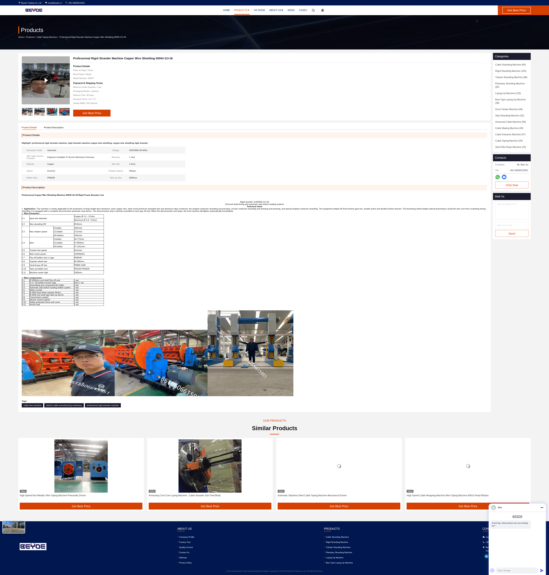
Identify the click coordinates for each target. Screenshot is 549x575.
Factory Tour (185, 542)
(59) (510, 122)
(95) (510, 85)
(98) (511, 77)
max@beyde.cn (55, 3)
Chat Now (512, 185)
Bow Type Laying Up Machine (339, 563)
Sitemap (183, 557)
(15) (510, 147)
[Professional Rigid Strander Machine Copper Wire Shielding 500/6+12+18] (46, 80)
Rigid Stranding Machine (337, 542)
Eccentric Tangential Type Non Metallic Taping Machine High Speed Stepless (446, 495)
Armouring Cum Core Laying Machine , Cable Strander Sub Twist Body (56, 495)
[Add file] (492, 570)
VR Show (259, 10)
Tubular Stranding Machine (338, 547)
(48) (509, 109)
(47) (510, 134)
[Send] (542, 570)
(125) (508, 93)
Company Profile (186, 537)
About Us (275, 10)
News (291, 10)
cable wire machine (32, 405)
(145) (510, 71)
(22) (509, 115)
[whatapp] (498, 177)
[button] (67, 112)
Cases (303, 10)
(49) (509, 128)
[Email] (504, 177)
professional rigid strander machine (103, 405)
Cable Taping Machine (47, 37)
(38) (510, 101)
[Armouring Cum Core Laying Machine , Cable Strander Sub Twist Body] (81, 466)
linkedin (486, 556)
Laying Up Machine (334, 557)
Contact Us (184, 552)
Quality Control (186, 547)
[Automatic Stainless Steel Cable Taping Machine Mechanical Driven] (210, 466)
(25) (509, 141)
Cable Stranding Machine (337, 537)
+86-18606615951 (76, 3)
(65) (510, 64)
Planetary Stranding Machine (339, 552)
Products (240, 10)
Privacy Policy (185, 563)
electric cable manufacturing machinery (64, 405)
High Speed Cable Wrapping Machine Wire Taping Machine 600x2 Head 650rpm (319, 495)
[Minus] (542, 507)
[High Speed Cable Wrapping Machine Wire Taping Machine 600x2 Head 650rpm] (339, 466)
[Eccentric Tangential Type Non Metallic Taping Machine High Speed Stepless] (468, 466)
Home (226, 10)
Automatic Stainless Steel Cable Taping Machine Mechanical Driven (183, 495)
